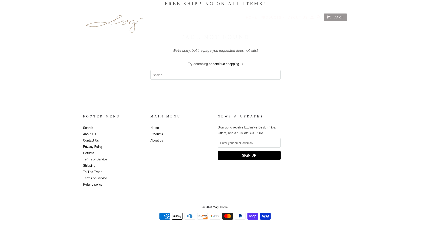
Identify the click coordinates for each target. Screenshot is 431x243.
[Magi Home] (114, 23)
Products (273, 17)
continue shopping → (228, 63)
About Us (89, 134)
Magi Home (220, 207)
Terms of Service (95, 159)
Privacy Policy (93, 146)
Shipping (89, 165)
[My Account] (312, 18)
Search (88, 127)
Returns (88, 153)
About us (298, 17)
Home (251, 17)
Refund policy (92, 184)
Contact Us (91, 140)
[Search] (319, 18)
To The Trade (92, 171)
